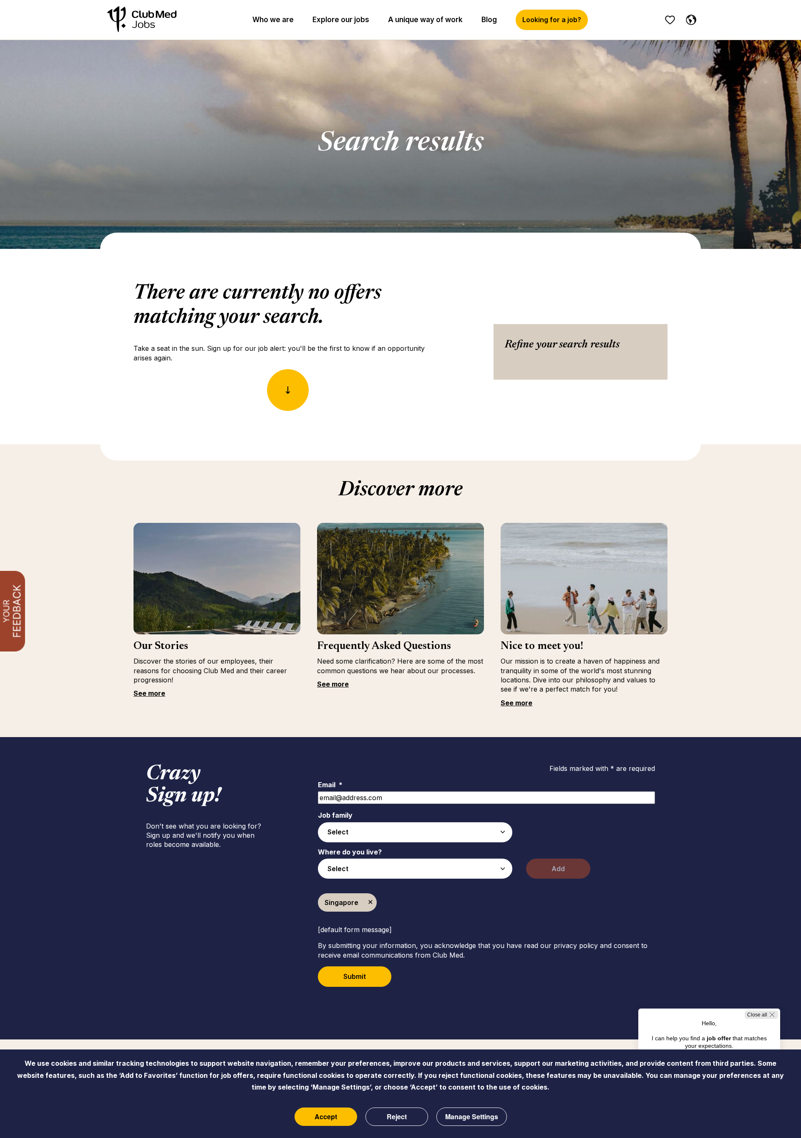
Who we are (273, 19)
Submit (354, 976)
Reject (397, 1116)
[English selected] (689, 18)
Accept (326, 1116)
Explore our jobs (340, 19)
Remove (370, 902)
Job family (335, 815)
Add (558, 868)
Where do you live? (350, 852)
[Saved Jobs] (670, 20)
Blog (489, 19)
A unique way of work (425, 19)
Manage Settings (471, 1116)
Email (330, 785)
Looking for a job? (551, 19)
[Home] (141, 19)
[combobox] (415, 832)
